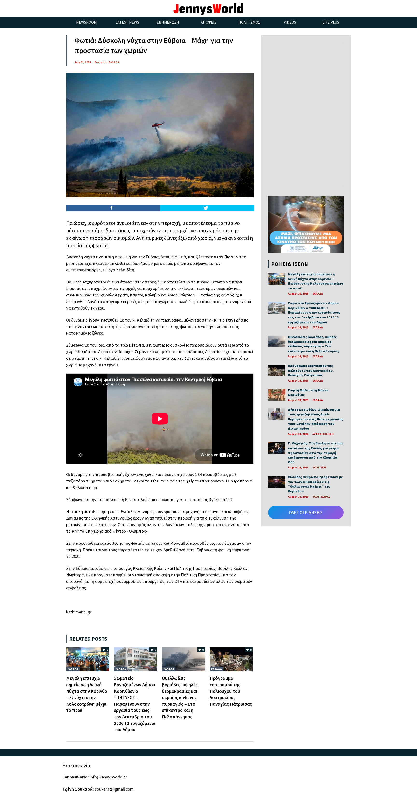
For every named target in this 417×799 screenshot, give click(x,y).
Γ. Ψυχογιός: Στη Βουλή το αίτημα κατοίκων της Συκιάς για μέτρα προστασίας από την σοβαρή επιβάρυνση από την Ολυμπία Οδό (315, 452)
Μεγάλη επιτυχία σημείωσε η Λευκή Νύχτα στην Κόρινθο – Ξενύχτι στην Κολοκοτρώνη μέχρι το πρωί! (315, 281)
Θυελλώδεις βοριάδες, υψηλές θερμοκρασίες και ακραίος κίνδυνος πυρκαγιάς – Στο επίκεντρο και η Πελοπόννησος (180, 697)
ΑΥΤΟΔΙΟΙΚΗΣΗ (323, 434)
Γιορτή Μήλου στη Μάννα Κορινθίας (308, 392)
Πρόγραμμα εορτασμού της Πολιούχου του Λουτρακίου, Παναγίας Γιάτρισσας (231, 691)
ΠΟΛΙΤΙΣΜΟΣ (321, 496)
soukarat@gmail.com (114, 789)
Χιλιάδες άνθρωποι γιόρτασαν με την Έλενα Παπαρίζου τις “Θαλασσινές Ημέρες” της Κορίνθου (315, 484)
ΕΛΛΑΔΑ (114, 62)
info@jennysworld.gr (108, 777)
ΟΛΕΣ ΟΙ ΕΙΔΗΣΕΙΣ (306, 512)
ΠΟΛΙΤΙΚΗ (319, 467)
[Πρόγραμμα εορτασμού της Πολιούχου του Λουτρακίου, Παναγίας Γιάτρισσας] (231, 659)
